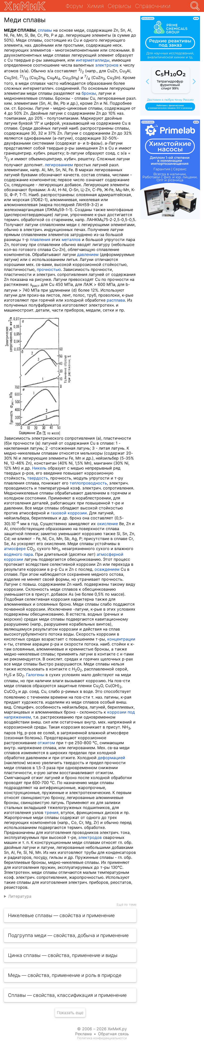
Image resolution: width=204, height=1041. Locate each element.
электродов (90, 837)
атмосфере (15, 548)
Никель (39, 468)
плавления (40, 239)
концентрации (121, 639)
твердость (37, 478)
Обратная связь (113, 1033)
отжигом (46, 742)
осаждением (107, 569)
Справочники (152, 5)
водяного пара (18, 554)
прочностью (49, 269)
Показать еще (70, 1012)
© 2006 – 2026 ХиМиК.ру (102, 1028)
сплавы (45, 30)
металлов (71, 239)
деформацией (111, 757)
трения (51, 812)
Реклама (83, 1033)
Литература (19, 896)
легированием (59, 164)
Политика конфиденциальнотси (102, 1038)
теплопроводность (88, 482)
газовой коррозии (69, 512)
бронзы (89, 93)
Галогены (35, 674)
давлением (88, 254)
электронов (106, 65)
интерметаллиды (92, 60)
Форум (74, 5)
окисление (107, 523)
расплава (116, 300)
